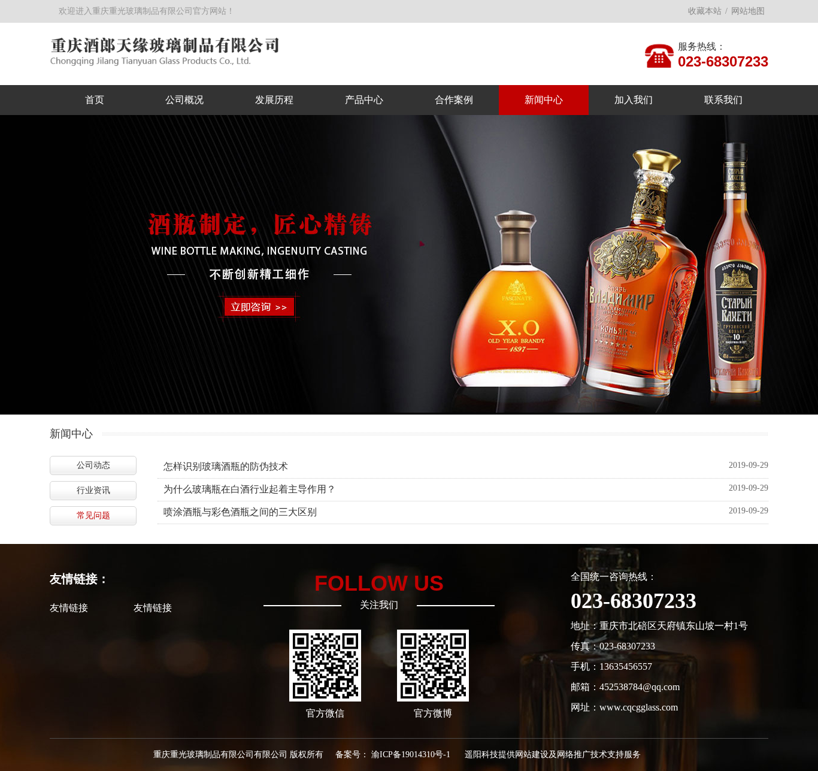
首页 (94, 100)
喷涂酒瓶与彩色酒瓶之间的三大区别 (240, 512)
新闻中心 (544, 100)
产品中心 (364, 100)
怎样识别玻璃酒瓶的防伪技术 (225, 466)
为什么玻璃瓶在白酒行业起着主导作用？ (249, 489)
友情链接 (69, 608)
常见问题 (93, 515)
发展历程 (274, 100)
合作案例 (454, 100)
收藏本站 (705, 11)
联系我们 (723, 100)
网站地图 (748, 11)
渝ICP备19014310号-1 (411, 754)
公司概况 (184, 100)
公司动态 (93, 465)
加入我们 (633, 100)
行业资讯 (93, 490)
